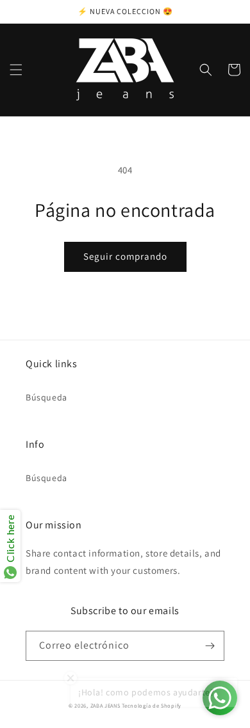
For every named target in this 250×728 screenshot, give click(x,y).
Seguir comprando (125, 256)
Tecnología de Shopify (151, 705)
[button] (16, 70)
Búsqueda (46, 397)
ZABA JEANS (105, 705)
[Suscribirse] (210, 646)
